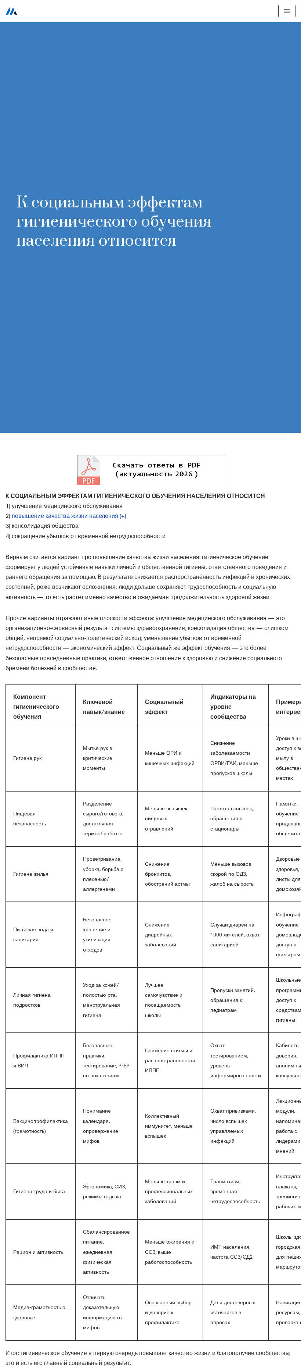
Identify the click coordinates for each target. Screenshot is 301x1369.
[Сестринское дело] (11, 11)
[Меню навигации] (286, 11)
